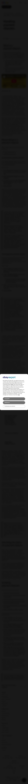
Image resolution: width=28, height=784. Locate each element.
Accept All (7, 398)
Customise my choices (10, 406)
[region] (14, 392)
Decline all (7, 402)
